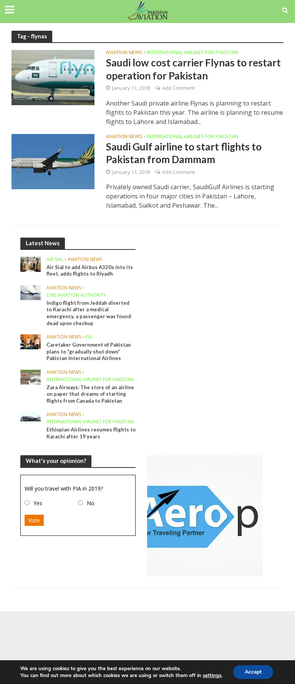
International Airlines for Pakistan (192, 53)
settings (212, 675)
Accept (253, 672)
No (90, 503)
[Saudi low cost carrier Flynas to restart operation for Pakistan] (53, 77)
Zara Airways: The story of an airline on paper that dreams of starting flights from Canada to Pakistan (90, 394)
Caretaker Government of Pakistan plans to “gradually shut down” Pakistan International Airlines (88, 351)
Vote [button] (34, 520)
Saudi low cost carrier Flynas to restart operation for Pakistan (193, 68)
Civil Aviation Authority (76, 295)
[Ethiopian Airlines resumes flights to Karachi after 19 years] (30, 416)
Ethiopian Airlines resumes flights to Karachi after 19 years (91, 432)
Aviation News (124, 53)
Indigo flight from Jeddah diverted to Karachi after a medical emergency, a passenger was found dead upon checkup (88, 313)
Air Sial (54, 260)
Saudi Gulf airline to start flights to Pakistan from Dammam (184, 152)
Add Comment (178, 87)
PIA (88, 337)
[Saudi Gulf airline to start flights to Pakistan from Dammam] (53, 161)
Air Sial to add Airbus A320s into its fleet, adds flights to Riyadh (89, 270)
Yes (37, 503)
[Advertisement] (147, 636)
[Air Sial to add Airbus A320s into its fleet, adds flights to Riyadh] (30, 263)
